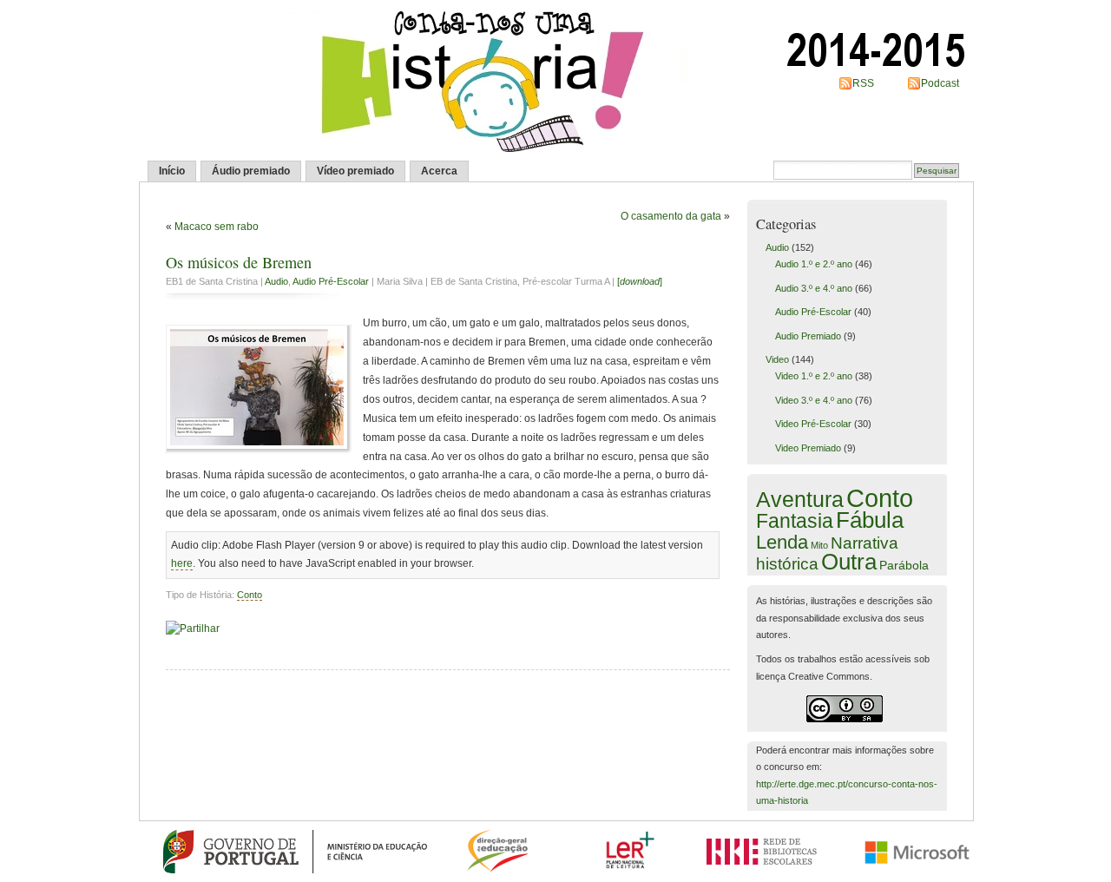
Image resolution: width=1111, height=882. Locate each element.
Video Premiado (808, 448)
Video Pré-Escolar (813, 423)
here (182, 563)
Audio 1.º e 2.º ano (813, 264)
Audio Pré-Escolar (331, 281)
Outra (849, 562)
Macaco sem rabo (216, 226)
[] (639, 281)
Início (172, 171)
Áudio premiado (251, 171)
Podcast (940, 83)
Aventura (800, 499)
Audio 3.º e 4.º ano (813, 288)
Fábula (870, 520)
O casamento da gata (671, 216)
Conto (249, 594)
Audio (276, 281)
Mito (819, 545)
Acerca (439, 171)
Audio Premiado (808, 336)
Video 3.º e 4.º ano (813, 400)
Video (777, 359)
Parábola (904, 565)
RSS (863, 83)
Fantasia (794, 521)
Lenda (782, 542)
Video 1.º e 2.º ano (813, 376)
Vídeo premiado (355, 171)
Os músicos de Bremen (239, 262)
